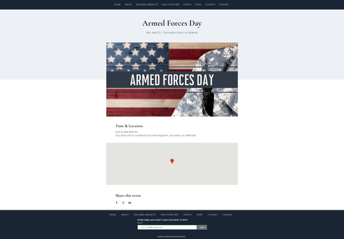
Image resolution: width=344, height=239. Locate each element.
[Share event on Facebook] (116, 203)
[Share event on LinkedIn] (130, 203)
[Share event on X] (123, 203)
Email (139, 223)
